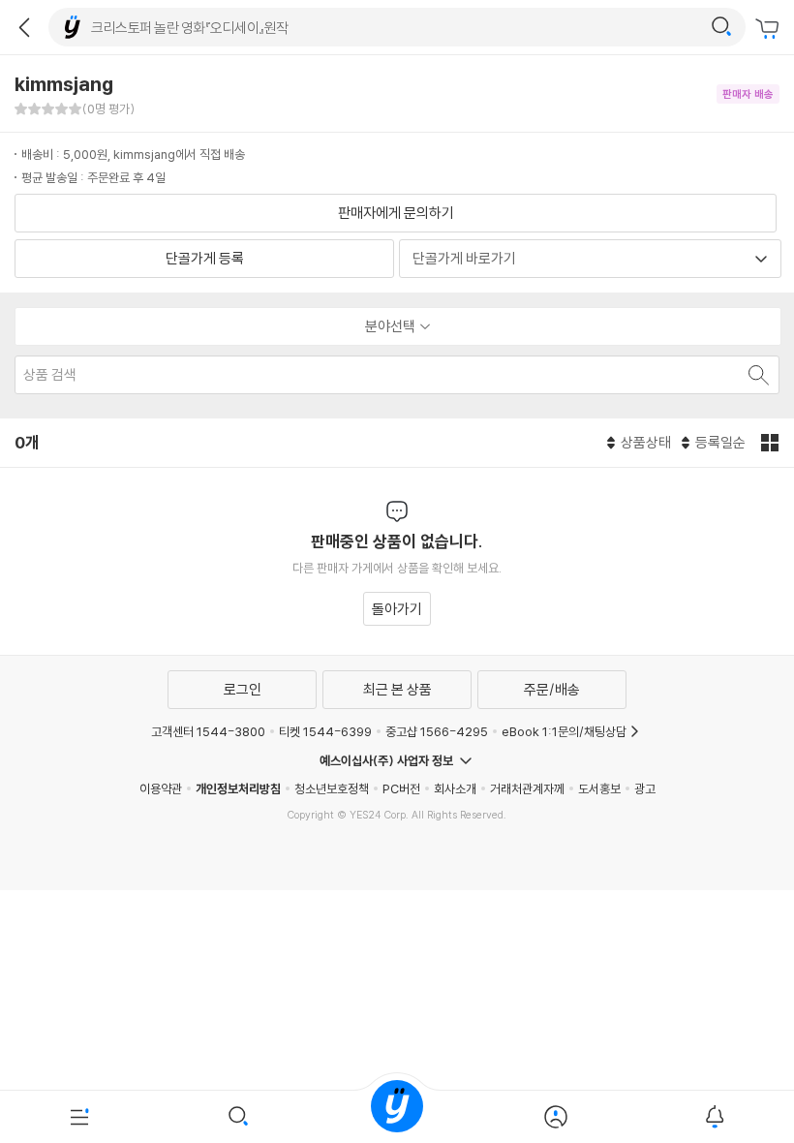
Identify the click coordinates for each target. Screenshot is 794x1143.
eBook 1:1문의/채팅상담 (564, 731)
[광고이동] (721, 27)
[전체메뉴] (79, 1117)
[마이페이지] (555, 1117)
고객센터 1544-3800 (208, 731)
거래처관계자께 (527, 788)
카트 (770, 29)
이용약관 (160, 788)
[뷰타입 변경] (772, 442)
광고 (645, 788)
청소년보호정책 (331, 788)
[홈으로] (397, 1117)
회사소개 (455, 788)
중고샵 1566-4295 (436, 731)
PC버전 (401, 788)
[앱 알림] (714, 1117)
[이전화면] (24, 27)
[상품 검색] (757, 374)
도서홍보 (599, 788)
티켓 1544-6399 (325, 731)
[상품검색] (238, 1117)
